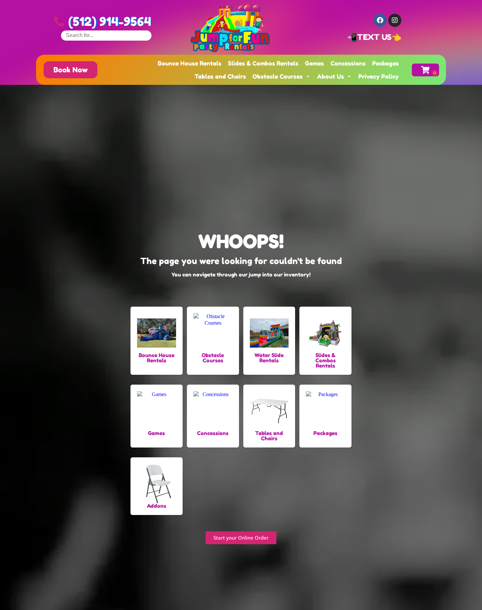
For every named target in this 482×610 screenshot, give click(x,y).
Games (314, 63)
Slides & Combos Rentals (263, 63)
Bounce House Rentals (189, 63)
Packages (385, 63)
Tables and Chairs (220, 76)
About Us (330, 76)
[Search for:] (106, 35)
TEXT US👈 (379, 37)
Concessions (348, 63)
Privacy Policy (378, 76)
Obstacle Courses (277, 76)
